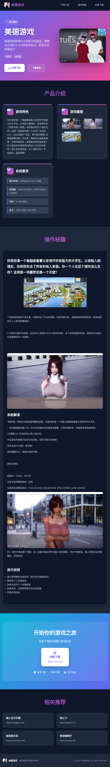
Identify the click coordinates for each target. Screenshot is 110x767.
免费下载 (99, 4)
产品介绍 (65, 4)
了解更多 (36, 67)
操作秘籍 (82, 4)
